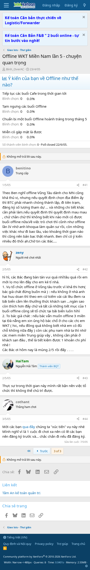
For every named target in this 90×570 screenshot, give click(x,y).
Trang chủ (78, 544)
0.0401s (59, 562)
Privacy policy (44, 544)
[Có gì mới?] (84, 5)
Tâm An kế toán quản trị (21, 492)
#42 (85, 269)
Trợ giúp (62, 544)
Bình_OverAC (15, 69)
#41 (85, 185)
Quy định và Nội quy (17, 544)
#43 (85, 378)
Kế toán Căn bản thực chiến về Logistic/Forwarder (33, 20)
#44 (85, 419)
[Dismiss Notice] (83, 17)
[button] (86, 566)
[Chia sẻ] (78, 185)
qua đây (29, 426)
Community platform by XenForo (39, 556)
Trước (43, 451)
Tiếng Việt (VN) (16, 537)
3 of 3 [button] (57, 451)
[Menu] (6, 5)
